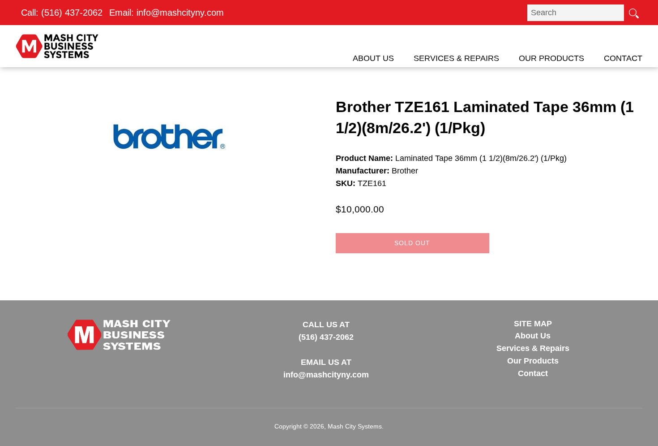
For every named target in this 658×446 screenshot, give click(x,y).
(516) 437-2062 (72, 12)
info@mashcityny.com (180, 12)
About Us (373, 58)
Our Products (551, 58)
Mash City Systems (355, 426)
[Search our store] (633, 12)
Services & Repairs (456, 58)
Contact (623, 58)
